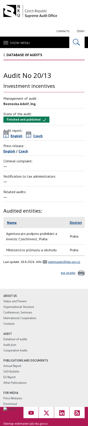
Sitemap (8, 424)
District (76, 222)
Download (10, 404)
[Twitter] (46, 412)
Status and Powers (15, 301)
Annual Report (12, 366)
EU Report (9, 377)
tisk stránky (68, 273)
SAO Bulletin (11, 371)
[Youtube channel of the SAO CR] (31, 412)
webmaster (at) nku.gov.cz (31, 424)
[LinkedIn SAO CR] (61, 412)
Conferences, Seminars (17, 312)
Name (12, 222)
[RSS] (77, 412)
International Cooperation (19, 318)
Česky (81, 31)
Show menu (20, 43)
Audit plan (9, 345)
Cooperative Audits (15, 350)
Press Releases (12, 398)
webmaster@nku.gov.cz (64, 262)
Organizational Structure (18, 307)
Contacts (62, 31)
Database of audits (24, 55)
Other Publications (15, 383)
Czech (23, 151)
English (9, 151)
